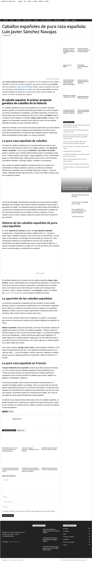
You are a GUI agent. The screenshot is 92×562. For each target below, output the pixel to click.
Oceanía (35, 1)
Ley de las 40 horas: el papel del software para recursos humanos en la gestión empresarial (74, 142)
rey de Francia (13, 293)
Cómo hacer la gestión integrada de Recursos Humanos (83, 111)
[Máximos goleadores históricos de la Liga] (83, 91)
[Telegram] (20, 40)
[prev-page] (56, 430)
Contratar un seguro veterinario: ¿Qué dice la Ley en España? (30, 449)
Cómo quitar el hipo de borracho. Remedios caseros (76, 164)
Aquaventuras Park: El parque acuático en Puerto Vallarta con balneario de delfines (30, 469)
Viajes (11, 20)
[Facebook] (87, 1)
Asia (25, 1)
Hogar (64, 534)
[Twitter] (89, 1)
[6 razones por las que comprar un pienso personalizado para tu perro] (11, 460)
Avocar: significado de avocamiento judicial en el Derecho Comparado (79, 210)
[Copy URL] (24, 40)
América (41, 1)
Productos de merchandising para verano (82, 66)
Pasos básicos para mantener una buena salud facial (83, 81)
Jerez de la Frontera (24, 87)
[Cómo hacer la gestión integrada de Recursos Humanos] (83, 105)
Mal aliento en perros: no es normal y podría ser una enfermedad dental (10, 449)
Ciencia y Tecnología (46, 20)
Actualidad (66, 539)
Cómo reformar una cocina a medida (72, 151)
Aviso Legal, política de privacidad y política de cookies (73, 560)
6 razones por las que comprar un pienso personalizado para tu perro (10, 469)
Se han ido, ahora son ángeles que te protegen (80, 203)
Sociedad (18, 20)
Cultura (5, 20)
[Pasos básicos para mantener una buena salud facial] (83, 75)
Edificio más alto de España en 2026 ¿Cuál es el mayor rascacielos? (75, 160)
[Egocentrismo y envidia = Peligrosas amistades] (69, 90)
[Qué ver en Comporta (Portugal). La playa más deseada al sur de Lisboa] (69, 43)
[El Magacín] (46, 11)
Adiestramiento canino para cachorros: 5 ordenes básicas (50, 468)
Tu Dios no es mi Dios (77, 216)
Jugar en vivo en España (67, 65)
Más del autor (20, 430)
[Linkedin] (16, 40)
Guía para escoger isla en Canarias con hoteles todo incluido (76, 147)
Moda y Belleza (27, 20)
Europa (20, 1)
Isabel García (7, 35)
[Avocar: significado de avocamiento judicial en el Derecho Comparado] (66, 210)
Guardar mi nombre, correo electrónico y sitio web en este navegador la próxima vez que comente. (29, 511)
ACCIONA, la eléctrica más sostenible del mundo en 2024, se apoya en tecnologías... (69, 82)
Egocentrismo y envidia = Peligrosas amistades (69, 96)
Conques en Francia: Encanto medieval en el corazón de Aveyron (83, 50)
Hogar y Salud (57, 20)
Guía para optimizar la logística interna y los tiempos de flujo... (51, 530)
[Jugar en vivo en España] (69, 60)
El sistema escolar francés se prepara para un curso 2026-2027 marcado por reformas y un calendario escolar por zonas (75, 136)
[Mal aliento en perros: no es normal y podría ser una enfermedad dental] (11, 440)
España (47, 1)
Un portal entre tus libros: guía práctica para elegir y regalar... (50, 539)
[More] (29, 40)
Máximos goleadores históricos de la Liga (83, 97)
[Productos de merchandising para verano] (83, 60)
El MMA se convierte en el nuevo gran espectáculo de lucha (76, 168)
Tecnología (66, 531)
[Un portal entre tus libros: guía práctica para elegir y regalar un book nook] (37, 540)
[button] (89, 20)
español (17, 534)
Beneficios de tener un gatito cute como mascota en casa (49, 448)
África (29, 1)
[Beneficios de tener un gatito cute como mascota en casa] (51, 440)
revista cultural (15, 532)
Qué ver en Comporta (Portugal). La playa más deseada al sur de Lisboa (69, 51)
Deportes (74, 20)
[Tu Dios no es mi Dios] (66, 218)
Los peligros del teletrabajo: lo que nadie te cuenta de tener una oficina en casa (76, 155)
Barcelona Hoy (9, 536)
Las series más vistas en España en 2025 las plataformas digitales (69, 111)
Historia (36, 20)
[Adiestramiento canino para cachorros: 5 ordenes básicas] (51, 460)
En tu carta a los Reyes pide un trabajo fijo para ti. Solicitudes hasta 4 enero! (76, 188)
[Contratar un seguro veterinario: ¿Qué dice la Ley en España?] (31, 440)
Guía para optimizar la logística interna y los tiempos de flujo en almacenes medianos (76, 126)
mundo (11, 534)
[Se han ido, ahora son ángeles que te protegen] (66, 204)
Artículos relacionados (9, 430)
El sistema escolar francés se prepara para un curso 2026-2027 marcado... (51, 548)
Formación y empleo (68, 536)
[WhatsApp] (12, 40)
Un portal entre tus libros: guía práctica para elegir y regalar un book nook (75, 131)
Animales (11, 411)
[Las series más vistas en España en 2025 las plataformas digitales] (69, 105)
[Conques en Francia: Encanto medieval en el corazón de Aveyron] (83, 43)
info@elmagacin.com (14, 541)
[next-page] (59, 430)
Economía (66, 20)
